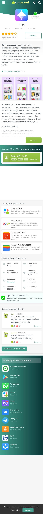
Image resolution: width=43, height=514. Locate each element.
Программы (8, 71)
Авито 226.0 (16, 208)
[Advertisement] (21, 181)
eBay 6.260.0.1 (17, 220)
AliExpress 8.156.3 (18, 233)
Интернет (17, 71)
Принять (28, 510)
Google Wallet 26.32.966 (21, 245)
